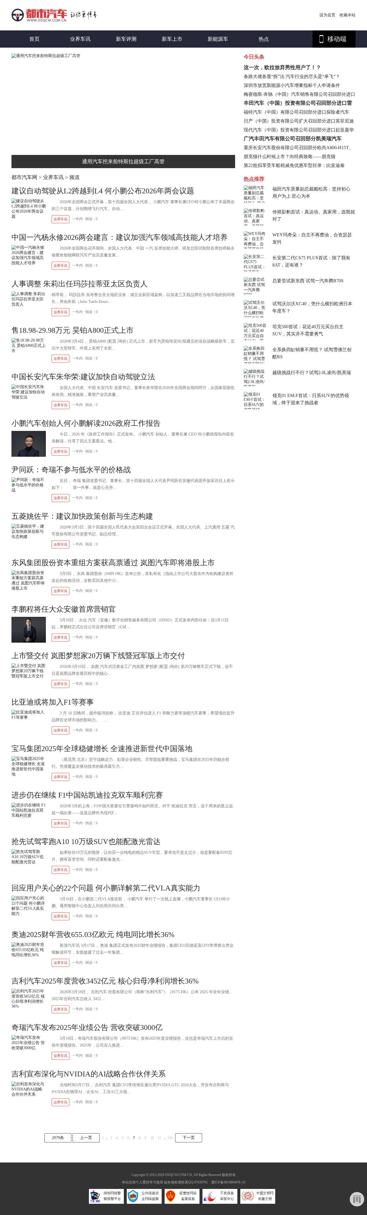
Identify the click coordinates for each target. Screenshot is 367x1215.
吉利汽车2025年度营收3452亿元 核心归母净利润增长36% (105, 981)
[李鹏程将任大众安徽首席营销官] (28, 641)
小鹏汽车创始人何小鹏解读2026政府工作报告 (86, 423)
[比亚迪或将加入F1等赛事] (28, 717)
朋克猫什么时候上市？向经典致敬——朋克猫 (289, 156)
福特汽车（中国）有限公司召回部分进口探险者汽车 (296, 112)
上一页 (86, 1138)
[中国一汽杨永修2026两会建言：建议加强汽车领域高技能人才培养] (28, 263)
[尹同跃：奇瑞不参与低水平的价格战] (28, 490)
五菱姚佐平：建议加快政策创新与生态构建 (82, 516)
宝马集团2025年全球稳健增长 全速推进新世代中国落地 (101, 748)
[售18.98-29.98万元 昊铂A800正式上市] (28, 351)
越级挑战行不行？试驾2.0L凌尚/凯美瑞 (311, 372)
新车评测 (126, 39)
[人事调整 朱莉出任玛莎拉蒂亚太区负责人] (28, 304)
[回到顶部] (357, 1199)
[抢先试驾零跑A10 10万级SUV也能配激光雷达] (28, 862)
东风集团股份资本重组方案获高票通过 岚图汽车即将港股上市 (113, 563)
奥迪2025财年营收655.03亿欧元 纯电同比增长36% (93, 934)
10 (152, 1138)
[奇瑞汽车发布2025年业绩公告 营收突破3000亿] (28, 1048)
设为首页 (327, 15)
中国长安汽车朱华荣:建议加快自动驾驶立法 (83, 377)
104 (170, 1138)
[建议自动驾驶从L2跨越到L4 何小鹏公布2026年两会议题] (28, 216)
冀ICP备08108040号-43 (228, 1182)
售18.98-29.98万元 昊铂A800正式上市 (72, 330)
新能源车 (218, 39)
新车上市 (172, 39)
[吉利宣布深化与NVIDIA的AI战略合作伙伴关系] (28, 1094)
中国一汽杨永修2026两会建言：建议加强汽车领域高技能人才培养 (119, 237)
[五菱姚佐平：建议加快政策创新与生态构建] (28, 536)
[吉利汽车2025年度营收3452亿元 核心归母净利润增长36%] (28, 1006)
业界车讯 (80, 39)
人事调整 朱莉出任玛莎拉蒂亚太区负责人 (79, 284)
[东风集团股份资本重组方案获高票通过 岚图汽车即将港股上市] (28, 588)
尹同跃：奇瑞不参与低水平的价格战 (71, 470)
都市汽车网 (24, 177)
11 (159, 1138)
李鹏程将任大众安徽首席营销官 (63, 609)
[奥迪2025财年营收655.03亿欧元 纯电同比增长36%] (28, 955)
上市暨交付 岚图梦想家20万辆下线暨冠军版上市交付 (98, 656)
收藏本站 (347, 15)
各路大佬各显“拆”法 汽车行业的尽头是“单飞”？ (292, 76)
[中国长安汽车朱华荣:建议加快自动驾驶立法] (28, 397)
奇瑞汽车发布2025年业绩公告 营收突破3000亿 (87, 1027)
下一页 (189, 1138)
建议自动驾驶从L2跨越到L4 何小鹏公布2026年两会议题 (102, 191)
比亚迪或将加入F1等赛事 (52, 702)
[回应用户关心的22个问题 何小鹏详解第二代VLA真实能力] (28, 913)
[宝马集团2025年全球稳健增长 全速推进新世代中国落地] (28, 774)
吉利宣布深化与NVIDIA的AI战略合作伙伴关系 (88, 1074)
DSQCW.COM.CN (178, 1175)
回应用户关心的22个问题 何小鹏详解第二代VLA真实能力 (105, 888)
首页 (34, 39)
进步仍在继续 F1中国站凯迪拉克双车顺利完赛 (87, 795)
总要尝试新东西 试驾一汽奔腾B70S (307, 280)
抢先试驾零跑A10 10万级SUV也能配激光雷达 (86, 841)
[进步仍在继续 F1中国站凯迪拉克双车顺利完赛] (28, 815)
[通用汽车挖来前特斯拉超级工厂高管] (45, 56)
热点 (264, 39)
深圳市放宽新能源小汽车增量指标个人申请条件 (292, 85)
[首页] (54, 20)
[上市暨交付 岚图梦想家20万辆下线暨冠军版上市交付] (28, 676)
